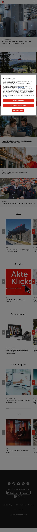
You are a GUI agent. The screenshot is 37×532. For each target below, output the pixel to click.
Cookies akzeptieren (18, 100)
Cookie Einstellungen (18, 110)
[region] (18, 95)
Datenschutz (21, 87)
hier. (6, 96)
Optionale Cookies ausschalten (18, 105)
